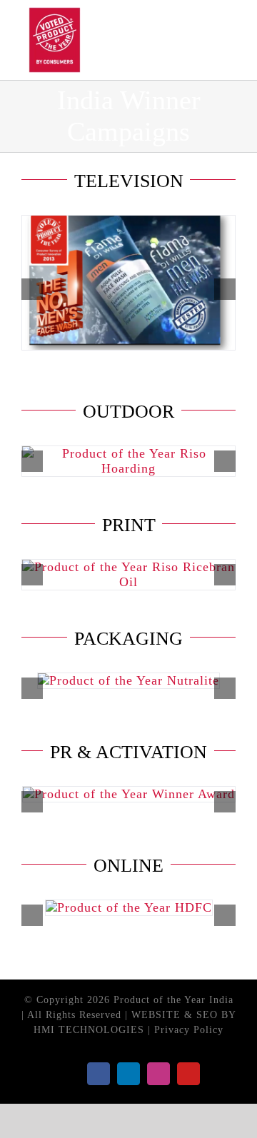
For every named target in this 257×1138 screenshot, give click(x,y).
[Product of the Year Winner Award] (129, 794)
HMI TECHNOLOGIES (89, 1029)
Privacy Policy (188, 1029)
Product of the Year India (173, 1000)
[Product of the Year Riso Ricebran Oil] (128, 567)
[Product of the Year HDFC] (129, 907)
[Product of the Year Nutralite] (128, 680)
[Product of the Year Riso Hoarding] (128, 453)
